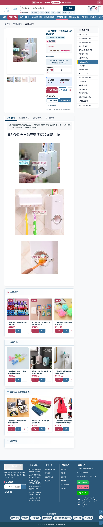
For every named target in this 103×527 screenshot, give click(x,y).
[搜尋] (23, 486)
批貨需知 (47, 481)
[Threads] (89, 499)
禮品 (47, 12)
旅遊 (64, 12)
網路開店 (35, 12)
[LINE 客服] (101, 517)
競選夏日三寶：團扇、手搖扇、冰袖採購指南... (35, 499)
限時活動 (13, 17)
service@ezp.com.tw (86, 469)
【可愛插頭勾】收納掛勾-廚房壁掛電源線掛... (40, 323)
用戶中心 (63, 469)
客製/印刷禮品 (49, 17)
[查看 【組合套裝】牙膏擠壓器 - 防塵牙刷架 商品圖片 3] (32, 79)
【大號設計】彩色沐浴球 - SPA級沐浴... (64, 323)
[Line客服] (95, 499)
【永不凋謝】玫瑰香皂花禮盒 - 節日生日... (17, 323)
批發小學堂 (34, 465)
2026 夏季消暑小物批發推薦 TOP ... (35, 488)
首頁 (4, 17)
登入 (93, 7)
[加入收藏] (70, 90)
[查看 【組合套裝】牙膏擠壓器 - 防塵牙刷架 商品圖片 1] (17, 79)
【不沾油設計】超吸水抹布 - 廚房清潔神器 (40, 422)
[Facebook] (79, 499)
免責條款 (63, 481)
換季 (58, 12)
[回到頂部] (101, 523)
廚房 (70, 12)
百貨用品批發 (62, 17)
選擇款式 (51, 57)
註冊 (99, 7)
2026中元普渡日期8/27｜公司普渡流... (35, 482)
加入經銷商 (84, 487)
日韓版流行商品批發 (88, 17)
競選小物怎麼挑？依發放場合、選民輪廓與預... (35, 493)
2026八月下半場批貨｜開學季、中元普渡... (35, 476)
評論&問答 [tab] (25, 118)
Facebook (53, 100)
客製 (42, 12)
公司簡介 (63, 473)
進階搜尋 (9, 492)
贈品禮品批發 (24, 17)
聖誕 (53, 12)
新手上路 (49, 465)
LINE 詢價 (84, 482)
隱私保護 (63, 488)
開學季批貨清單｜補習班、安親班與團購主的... (35, 470)
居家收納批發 (74, 17)
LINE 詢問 (66, 100)
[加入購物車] (11, 331)
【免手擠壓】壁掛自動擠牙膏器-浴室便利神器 (41, 372)
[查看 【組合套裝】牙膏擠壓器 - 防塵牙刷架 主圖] (25, 55)
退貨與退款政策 (50, 469)
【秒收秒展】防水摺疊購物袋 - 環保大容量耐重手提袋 (65, 422)
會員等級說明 (49, 477)
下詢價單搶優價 (66, 51)
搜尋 (70, 8)
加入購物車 (53, 90)
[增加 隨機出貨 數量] (69, 70)
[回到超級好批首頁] (15, 467)
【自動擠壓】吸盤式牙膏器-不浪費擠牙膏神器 (17, 372)
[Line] (79, 504)
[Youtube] (84, 504)
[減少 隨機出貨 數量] (56, 70)
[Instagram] (84, 499)
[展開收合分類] (95, 101)
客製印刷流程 (37, 17)
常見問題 (47, 473)
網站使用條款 (65, 484)
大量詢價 (64, 90)
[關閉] (99, 2)
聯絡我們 (63, 477)
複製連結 (53, 105)
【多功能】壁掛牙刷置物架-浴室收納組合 (64, 372)
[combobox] (41, 8)
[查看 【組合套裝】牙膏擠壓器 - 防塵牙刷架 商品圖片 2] (25, 79)
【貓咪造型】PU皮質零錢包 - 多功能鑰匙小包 (17, 422)
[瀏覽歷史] (101, 512)
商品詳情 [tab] (12, 118)
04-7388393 (83, 472)
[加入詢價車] (18, 331)
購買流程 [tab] (38, 118)
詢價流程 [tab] (51, 118)
